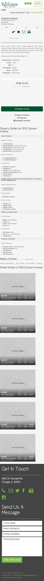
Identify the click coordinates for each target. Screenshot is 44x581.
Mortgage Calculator (22, 120)
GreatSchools (29, 259)
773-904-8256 (17, 575)
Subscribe (23, 118)
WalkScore (26, 86)
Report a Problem (22, 115)
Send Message (12, 559)
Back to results (14, 38)
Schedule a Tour (22, 109)
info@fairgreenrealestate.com (29, 575)
